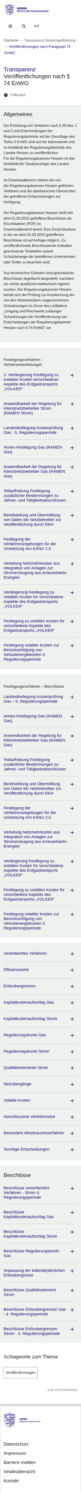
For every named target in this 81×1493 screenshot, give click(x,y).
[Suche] (24, 26)
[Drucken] (68, 95)
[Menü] (10, 26)
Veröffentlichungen (21, 1372)
